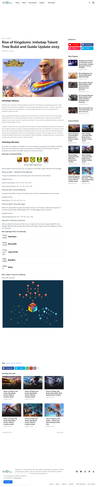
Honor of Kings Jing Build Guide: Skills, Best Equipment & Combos (54, 393)
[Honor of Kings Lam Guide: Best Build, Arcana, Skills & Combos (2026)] (33, 382)
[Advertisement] (48, 21)
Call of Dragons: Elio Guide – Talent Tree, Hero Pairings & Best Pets (53, 421)
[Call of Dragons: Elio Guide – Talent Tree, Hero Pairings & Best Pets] (54, 410)
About (57, 484)
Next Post (60, 432)
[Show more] (38, 368)
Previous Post (7, 432)
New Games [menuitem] (33, 3)
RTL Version (91, 484)
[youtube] (81, 471)
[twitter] (89, 471)
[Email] (34, 368)
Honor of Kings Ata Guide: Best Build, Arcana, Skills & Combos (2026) (31, 421)
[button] (89, 3)
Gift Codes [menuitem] (51, 3)
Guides (9, 38)
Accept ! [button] (8, 482)
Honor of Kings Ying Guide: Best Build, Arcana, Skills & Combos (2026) (10, 421)
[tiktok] (85, 471)
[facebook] (76, 471)
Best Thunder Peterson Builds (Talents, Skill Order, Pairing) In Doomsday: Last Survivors (86, 99)
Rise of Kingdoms (16, 363)
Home (4, 38)
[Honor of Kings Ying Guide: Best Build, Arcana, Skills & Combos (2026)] (11, 410)
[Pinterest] (31, 368)
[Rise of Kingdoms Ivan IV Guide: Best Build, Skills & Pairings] (73, 76)
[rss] (93, 471)
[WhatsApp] (27, 368)
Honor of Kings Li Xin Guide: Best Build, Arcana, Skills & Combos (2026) (11, 394)
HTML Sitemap (80, 484)
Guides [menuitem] (41, 3)
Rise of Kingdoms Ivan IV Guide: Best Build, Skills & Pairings (85, 75)
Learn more (17, 478)
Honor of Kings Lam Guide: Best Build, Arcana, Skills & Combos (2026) (31, 394)
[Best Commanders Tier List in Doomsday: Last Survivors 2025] (73, 110)
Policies (64, 484)
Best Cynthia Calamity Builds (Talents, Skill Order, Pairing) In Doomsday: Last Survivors (86, 86)
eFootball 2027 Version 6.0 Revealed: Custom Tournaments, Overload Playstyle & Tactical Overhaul (86, 64)
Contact (71, 484)
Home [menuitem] (17, 3)
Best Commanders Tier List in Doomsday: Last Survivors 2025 (86, 109)
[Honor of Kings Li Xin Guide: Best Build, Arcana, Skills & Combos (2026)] (11, 382)
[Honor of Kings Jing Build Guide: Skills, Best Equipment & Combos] (54, 382)
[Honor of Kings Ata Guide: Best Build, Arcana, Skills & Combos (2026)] (33, 410)
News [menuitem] (24, 3)
